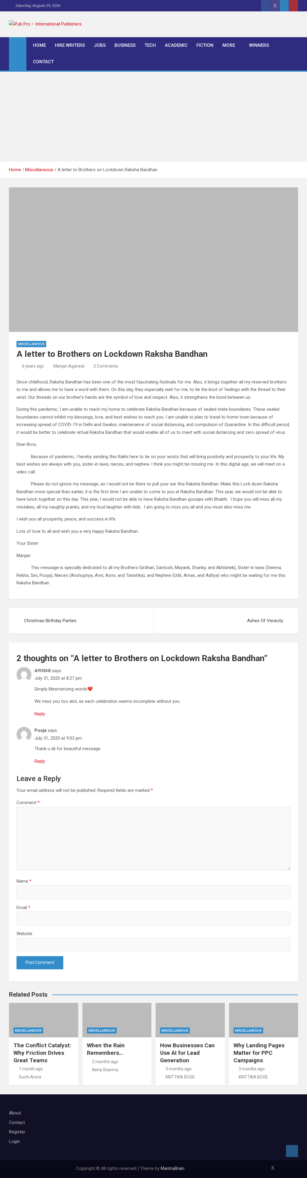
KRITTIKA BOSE (180, 1077)
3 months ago (178, 1068)
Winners (259, 45)
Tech (150, 45)
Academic (176, 45)
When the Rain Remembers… (106, 1049)
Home (39, 45)
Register (17, 1132)
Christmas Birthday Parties (50, 620)
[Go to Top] (292, 1151)
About (15, 1113)
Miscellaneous (31, 344)
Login (14, 1141)
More (228, 45)
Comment (28, 802)
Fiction (204, 45)
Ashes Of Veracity (265, 620)
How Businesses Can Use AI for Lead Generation (187, 1052)
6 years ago (33, 366)
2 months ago (105, 1061)
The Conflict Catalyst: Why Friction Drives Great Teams (42, 1052)
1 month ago (31, 1068)
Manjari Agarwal (68, 366)
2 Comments (106, 366)
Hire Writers (70, 45)
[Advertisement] (153, 117)
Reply (39, 714)
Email (23, 907)
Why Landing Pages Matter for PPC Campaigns (259, 1052)
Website (24, 933)
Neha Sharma (105, 1069)
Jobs (100, 45)
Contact (43, 61)
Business (125, 45)
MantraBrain (172, 1168)
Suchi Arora (30, 1077)
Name (23, 881)
